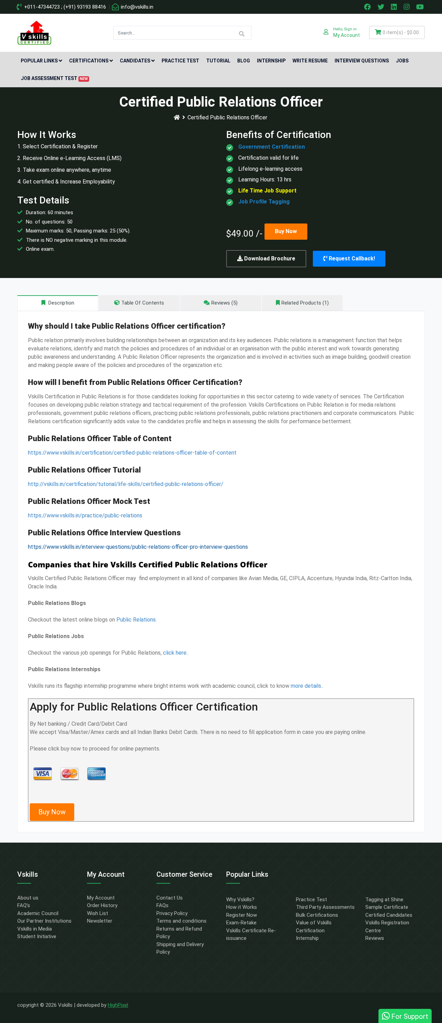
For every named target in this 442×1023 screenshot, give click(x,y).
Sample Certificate (386, 907)
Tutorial (218, 60)
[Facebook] (368, 7)
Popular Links (39, 60)
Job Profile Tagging (264, 201)
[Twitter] (381, 7)
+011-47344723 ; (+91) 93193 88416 (64, 7)
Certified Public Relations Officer (227, 117)
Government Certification (271, 146)
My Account (101, 898)
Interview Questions (362, 60)
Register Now (241, 915)
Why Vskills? (240, 899)
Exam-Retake (241, 923)
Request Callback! (351, 258)
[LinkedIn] (395, 7)
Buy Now (286, 231)
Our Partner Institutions (44, 921)
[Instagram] (407, 7)
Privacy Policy (172, 913)
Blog (243, 60)
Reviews (374, 938)
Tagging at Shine (384, 899)
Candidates (135, 60)
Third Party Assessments (325, 907)
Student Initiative (36, 936)
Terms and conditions (181, 921)
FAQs (162, 905)
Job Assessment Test (54, 78)
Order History (102, 905)
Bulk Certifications (317, 915)
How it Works (241, 907)
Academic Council (37, 913)
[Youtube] (421, 7)
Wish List (97, 913)
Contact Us (169, 898)
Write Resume (310, 60)
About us (27, 898)
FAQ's (23, 905)
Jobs (402, 60)
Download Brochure (269, 258)
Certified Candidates (388, 915)
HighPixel (118, 1005)
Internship (271, 60)
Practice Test (180, 60)
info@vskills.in (136, 7)
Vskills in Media (34, 929)
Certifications (88, 60)
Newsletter (99, 921)
